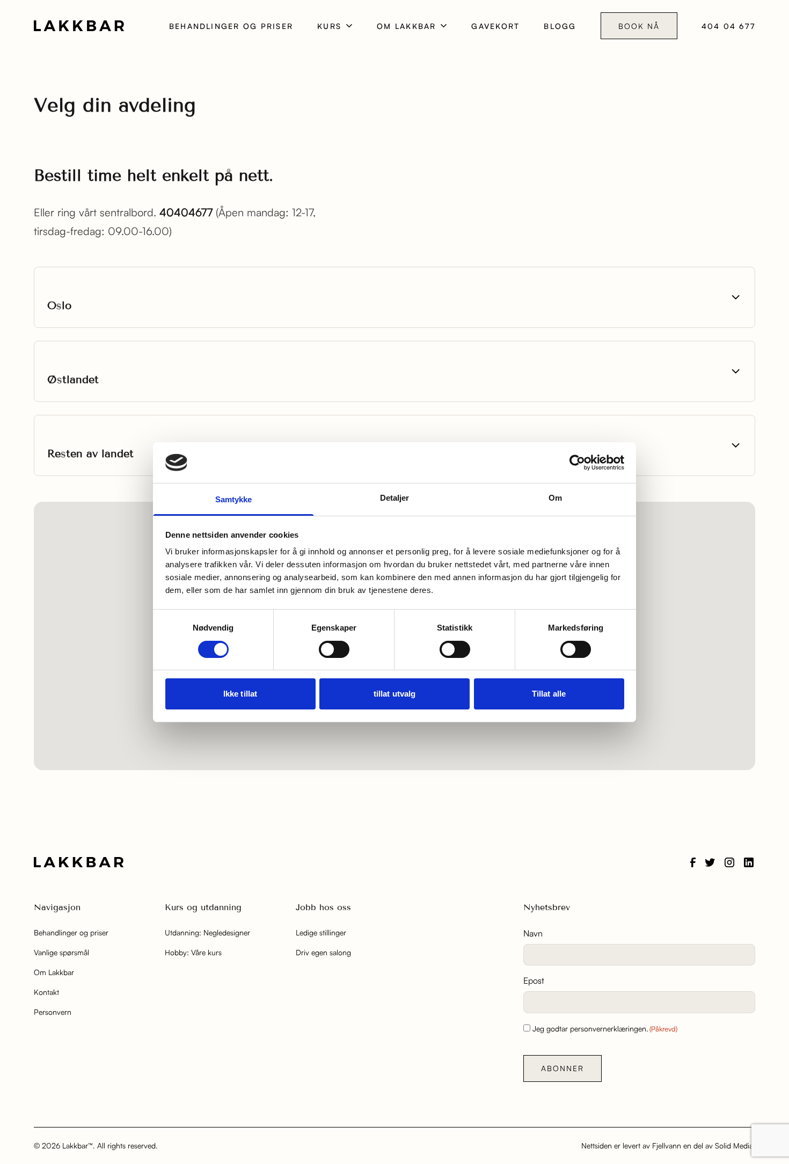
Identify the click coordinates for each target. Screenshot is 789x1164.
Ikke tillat (240, 693)
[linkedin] (748, 862)
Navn (533, 933)
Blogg (560, 26)
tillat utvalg (394, 693)
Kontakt (46, 992)
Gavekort (495, 26)
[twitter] (710, 862)
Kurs (329, 26)
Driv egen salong (323, 952)
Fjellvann (666, 1145)
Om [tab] (555, 497)
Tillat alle (549, 693)
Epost (533, 980)
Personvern (52, 1011)
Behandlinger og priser (231, 26)
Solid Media (734, 1145)
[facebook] (693, 862)
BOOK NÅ (639, 26)
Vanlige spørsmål (61, 952)
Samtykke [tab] (233, 499)
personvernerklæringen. (609, 1028)
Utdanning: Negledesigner (207, 932)
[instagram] (729, 862)
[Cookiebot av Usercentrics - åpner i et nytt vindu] (577, 463)
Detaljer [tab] (395, 497)
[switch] (334, 649)
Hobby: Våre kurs (193, 952)
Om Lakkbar (406, 26)
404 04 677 (728, 26)
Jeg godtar (604, 1028)
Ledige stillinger (321, 932)
